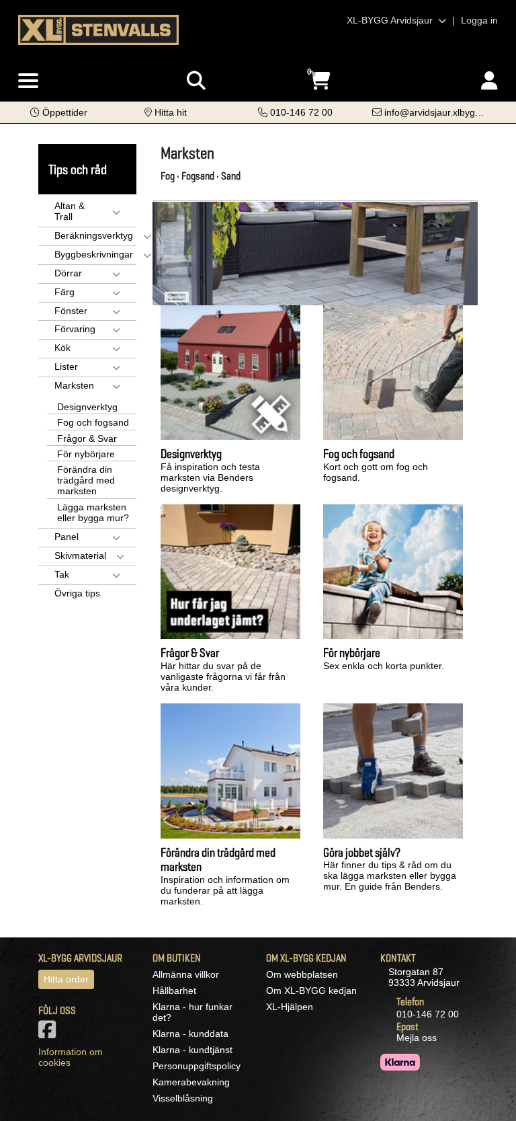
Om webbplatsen (302, 974)
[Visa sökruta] (196, 81)
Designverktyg (87, 406)
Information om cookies (70, 1057)
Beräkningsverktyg (93, 235)
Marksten (74, 385)
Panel (66, 536)
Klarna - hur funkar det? (192, 1012)
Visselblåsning (183, 1098)
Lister (66, 366)
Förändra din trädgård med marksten (86, 480)
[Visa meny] (28, 81)
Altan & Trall (69, 211)
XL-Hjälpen (289, 1006)
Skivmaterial (80, 555)
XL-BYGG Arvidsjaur (391, 20)
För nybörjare (86, 454)
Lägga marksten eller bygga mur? (93, 512)
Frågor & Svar (87, 438)
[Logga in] (489, 81)
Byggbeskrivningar (93, 254)
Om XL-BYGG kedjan (311, 990)
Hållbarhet (174, 990)
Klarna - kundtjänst (192, 1049)
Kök (62, 347)
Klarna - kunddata (190, 1033)
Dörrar (68, 273)
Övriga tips (77, 593)
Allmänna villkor (186, 974)
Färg (64, 291)
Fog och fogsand (93, 422)
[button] (58, 112)
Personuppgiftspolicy (197, 1065)
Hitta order (66, 979)
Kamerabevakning (191, 1082)
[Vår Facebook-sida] (49, 1034)
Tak (61, 574)
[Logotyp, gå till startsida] (98, 29)
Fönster (70, 310)
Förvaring (74, 328)
